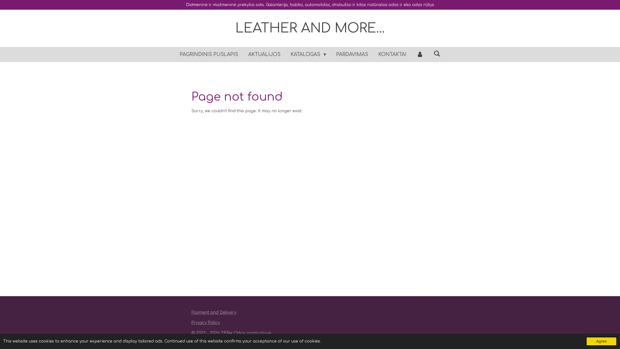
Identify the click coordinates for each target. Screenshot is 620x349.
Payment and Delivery (213, 312)
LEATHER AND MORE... (310, 28)
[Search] (437, 53)
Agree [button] (601, 341)
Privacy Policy (205, 322)
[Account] (420, 54)
